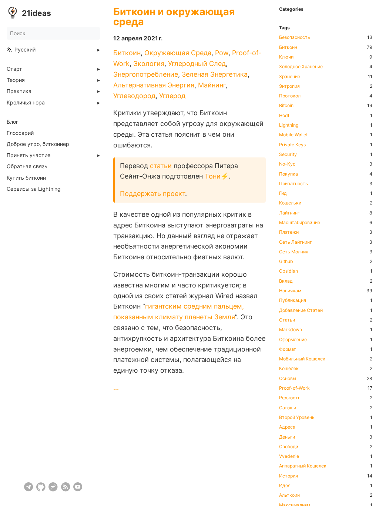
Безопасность (294, 37)
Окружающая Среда (177, 53)
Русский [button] (25, 50)
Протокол (290, 96)
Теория (16, 80)
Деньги (287, 437)
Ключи (286, 57)
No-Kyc (287, 164)
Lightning (288, 125)
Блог (12, 122)
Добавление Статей (301, 310)
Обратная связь (27, 166)
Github (286, 261)
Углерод (172, 96)
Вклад (286, 281)
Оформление (293, 339)
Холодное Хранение (301, 66)
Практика (19, 91)
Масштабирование (299, 222)
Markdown (290, 329)
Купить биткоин (26, 178)
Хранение (289, 76)
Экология (148, 63)
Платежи (289, 232)
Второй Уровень (297, 417)
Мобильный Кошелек (302, 359)
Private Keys (292, 144)
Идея (285, 485)
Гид (283, 193)
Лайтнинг (289, 213)
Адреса (287, 427)
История (288, 476)
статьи (161, 166)
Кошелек (289, 368)
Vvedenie (289, 456)
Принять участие (28, 155)
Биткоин (127, 53)
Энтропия (289, 86)
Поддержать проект (152, 193)
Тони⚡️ (217, 176)
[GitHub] (41, 487)
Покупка (288, 174)
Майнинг (211, 85)
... (116, 388)
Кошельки (290, 203)
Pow (221, 53)
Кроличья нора (26, 103)
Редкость (290, 397)
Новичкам (290, 290)
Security (288, 154)
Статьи (287, 320)
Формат (287, 349)
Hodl (284, 115)
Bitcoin (286, 105)
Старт (14, 69)
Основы (287, 378)
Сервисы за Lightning (34, 189)
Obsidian (288, 271)
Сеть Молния (293, 251)
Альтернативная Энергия (153, 85)
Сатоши (287, 407)
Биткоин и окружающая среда (174, 17)
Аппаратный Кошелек (302, 466)
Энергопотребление (145, 74)
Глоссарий (20, 133)
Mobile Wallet (293, 134)
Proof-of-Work (294, 388)
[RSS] (65, 487)
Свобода (288, 446)
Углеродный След (197, 63)
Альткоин (289, 495)
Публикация (292, 300)
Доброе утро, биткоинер (38, 144)
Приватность (293, 183)
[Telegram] (28, 487)
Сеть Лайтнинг (295, 242)
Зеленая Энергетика (215, 74)
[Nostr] (53, 487)
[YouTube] (78, 487)
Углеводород (134, 96)
